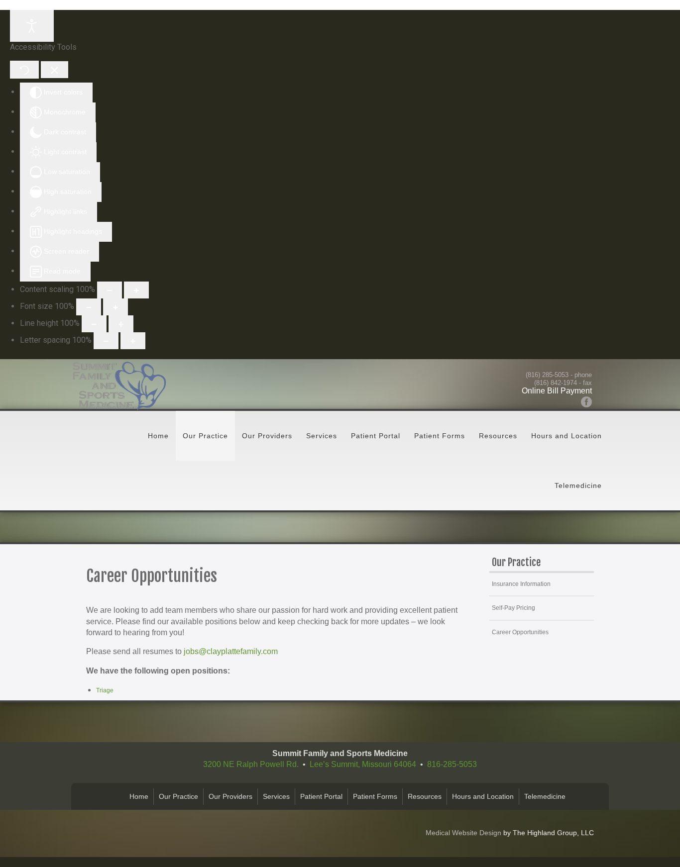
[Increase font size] (115, 306)
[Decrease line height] (94, 323)
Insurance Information (521, 583)
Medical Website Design (463, 833)
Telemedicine (578, 485)
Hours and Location (566, 436)
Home (158, 436)
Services (321, 436)
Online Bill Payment (557, 390)
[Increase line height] (121, 323)
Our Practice (205, 436)
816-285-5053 (452, 764)
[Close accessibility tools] (54, 69)
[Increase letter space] (132, 340)
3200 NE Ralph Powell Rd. (251, 764)
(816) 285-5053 (547, 375)
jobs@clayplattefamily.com (231, 651)
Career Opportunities (520, 632)
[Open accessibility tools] (32, 26)
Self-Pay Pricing (513, 607)
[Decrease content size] (109, 290)
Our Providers (267, 436)
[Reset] (24, 69)
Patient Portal (375, 436)
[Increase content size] (136, 290)
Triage (104, 690)
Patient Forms (439, 436)
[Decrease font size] (88, 306)
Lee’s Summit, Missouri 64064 (363, 764)
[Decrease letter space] (106, 340)
